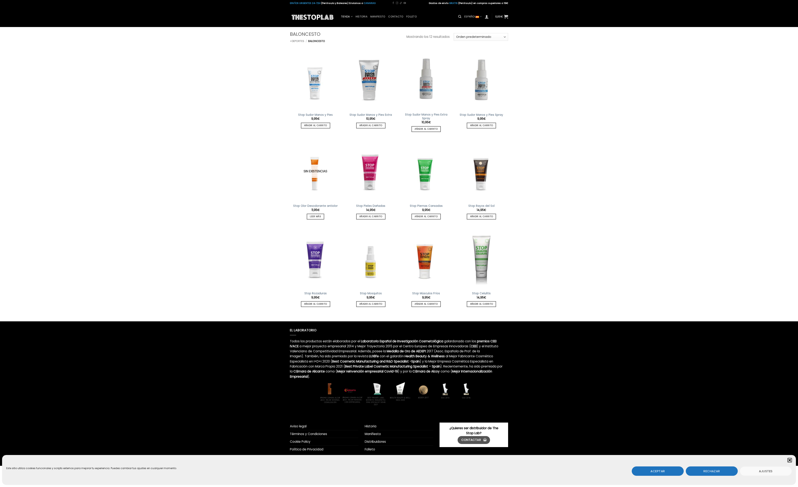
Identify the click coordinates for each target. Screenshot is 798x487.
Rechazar (711, 471)
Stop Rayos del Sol (481, 206)
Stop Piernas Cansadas (426, 206)
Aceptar (657, 471)
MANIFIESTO (377, 16)
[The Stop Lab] (312, 16)
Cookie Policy (300, 441)
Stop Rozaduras (315, 293)
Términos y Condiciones (308, 434)
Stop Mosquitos (371, 293)
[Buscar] (459, 17)
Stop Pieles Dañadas (370, 206)
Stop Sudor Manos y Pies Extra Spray (426, 116)
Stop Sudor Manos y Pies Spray (481, 115)
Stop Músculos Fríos (426, 293)
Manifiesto (373, 434)
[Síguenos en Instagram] (397, 3)
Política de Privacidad (306, 449)
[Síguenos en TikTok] (401, 3)
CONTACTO (395, 16)
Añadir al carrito (315, 125)
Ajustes (765, 471)
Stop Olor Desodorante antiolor (315, 206)
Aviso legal (298, 426)
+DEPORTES (297, 41)
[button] (790, 460)
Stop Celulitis (481, 293)
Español (470, 16)
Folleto (411, 16)
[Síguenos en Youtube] (405, 3)
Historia (361, 16)
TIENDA (345, 16)
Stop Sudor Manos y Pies (315, 115)
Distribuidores (375, 441)
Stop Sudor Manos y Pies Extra (371, 115)
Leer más (315, 216)
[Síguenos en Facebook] (393, 3)
